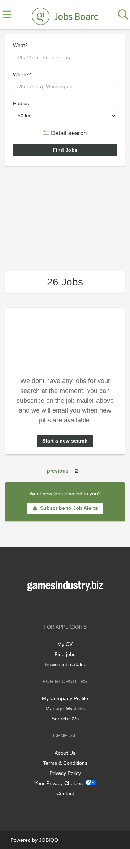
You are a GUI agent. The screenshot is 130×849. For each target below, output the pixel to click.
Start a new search (65, 441)
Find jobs (65, 654)
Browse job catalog (65, 664)
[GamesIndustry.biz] (65, 15)
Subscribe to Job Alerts (69, 508)
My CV (65, 644)
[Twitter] (66, 606)
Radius (21, 103)
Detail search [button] (68, 132)
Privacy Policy (65, 773)
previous (58, 471)
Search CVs (65, 718)
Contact (65, 793)
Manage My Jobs (65, 708)
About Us (65, 753)
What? (20, 45)
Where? (22, 74)
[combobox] (65, 57)
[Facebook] (54, 606)
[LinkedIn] (77, 606)
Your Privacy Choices (58, 783)
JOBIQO (48, 840)
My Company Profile (65, 698)
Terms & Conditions (65, 763)
